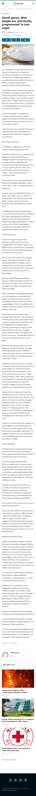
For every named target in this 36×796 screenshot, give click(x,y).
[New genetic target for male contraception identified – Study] (18, 679)
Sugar (5, 643)
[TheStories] (18, 3)
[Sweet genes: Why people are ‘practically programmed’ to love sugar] (18, 54)
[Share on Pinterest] (25, 40)
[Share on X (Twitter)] (15, 40)
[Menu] (3, 3)
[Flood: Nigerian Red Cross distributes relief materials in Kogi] (18, 737)
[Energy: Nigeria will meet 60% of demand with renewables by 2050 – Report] (18, 708)
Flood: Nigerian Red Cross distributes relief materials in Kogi (16, 749)
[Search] (33, 3)
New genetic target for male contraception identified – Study (14, 691)
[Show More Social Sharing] (32, 40)
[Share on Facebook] (6, 40)
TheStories (6, 13)
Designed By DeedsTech (9, 790)
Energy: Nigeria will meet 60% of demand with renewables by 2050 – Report (18, 720)
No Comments (8, 35)
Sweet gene (13, 643)
